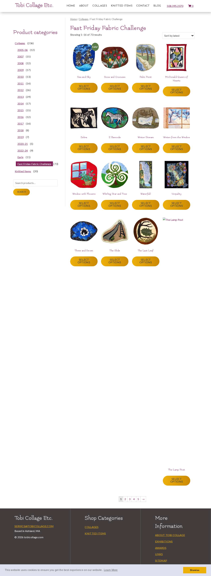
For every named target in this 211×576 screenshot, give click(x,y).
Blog (157, 6)
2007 (20, 56)
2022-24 (22, 150)
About (84, 6)
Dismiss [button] (194, 570)
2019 (20, 137)
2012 (20, 90)
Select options (84, 87)
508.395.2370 (175, 5)
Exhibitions (164, 541)
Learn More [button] (111, 570)
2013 (20, 96)
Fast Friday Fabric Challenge (34, 163)
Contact (143, 6)
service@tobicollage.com (34, 526)
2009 (20, 70)
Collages (99, 6)
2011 (20, 83)
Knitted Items (121, 6)
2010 (20, 76)
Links (159, 554)
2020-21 (22, 143)
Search (21, 192)
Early (20, 157)
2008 (20, 63)
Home (71, 6)
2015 (20, 110)
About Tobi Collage (170, 535)
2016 (20, 117)
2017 (20, 123)
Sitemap (161, 560)
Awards (160, 547)
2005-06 (22, 49)
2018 (20, 130)
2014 (20, 103)
